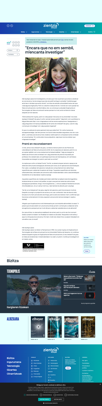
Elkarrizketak (37, 363)
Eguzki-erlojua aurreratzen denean (71, 286)
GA (18, 45)
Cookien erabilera (87, 370)
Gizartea (12, 369)
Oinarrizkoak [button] (75, 32)
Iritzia (35, 366)
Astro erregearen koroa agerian (73, 294)
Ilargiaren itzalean (18, 307)
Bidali (86, 251)
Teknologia (13, 365)
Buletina (90, 32)
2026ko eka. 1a (34, 339)
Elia (62, 40)
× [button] (100, 384)
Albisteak (36, 360)
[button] (8, 25)
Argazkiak (36, 368)
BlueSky (52, 380)
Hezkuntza (53, 360)
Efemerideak (54, 366)
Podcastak (36, 374)
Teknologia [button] (49, 32)
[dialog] (51, 394)
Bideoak (36, 371)
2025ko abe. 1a (67, 339)
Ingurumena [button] (35, 32)
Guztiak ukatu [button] (58, 399)
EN (13, 45)
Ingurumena (14, 362)
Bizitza (10, 358)
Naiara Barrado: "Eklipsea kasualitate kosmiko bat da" (73, 278)
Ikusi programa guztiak (88, 303)
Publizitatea (85, 363)
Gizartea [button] (61, 32)
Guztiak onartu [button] (44, 399)
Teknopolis (13, 271)
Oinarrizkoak (14, 373)
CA (16, 45)
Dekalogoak (54, 363)
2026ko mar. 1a (51, 339)
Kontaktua (85, 373)
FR (18, 42)
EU (13, 42)
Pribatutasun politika (86, 367)
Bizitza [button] (23, 32)
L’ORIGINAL (43, 42)
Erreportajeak (37, 376)
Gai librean (53, 368)
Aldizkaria (89, 26)
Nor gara (84, 360)
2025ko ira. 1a (84, 339)
